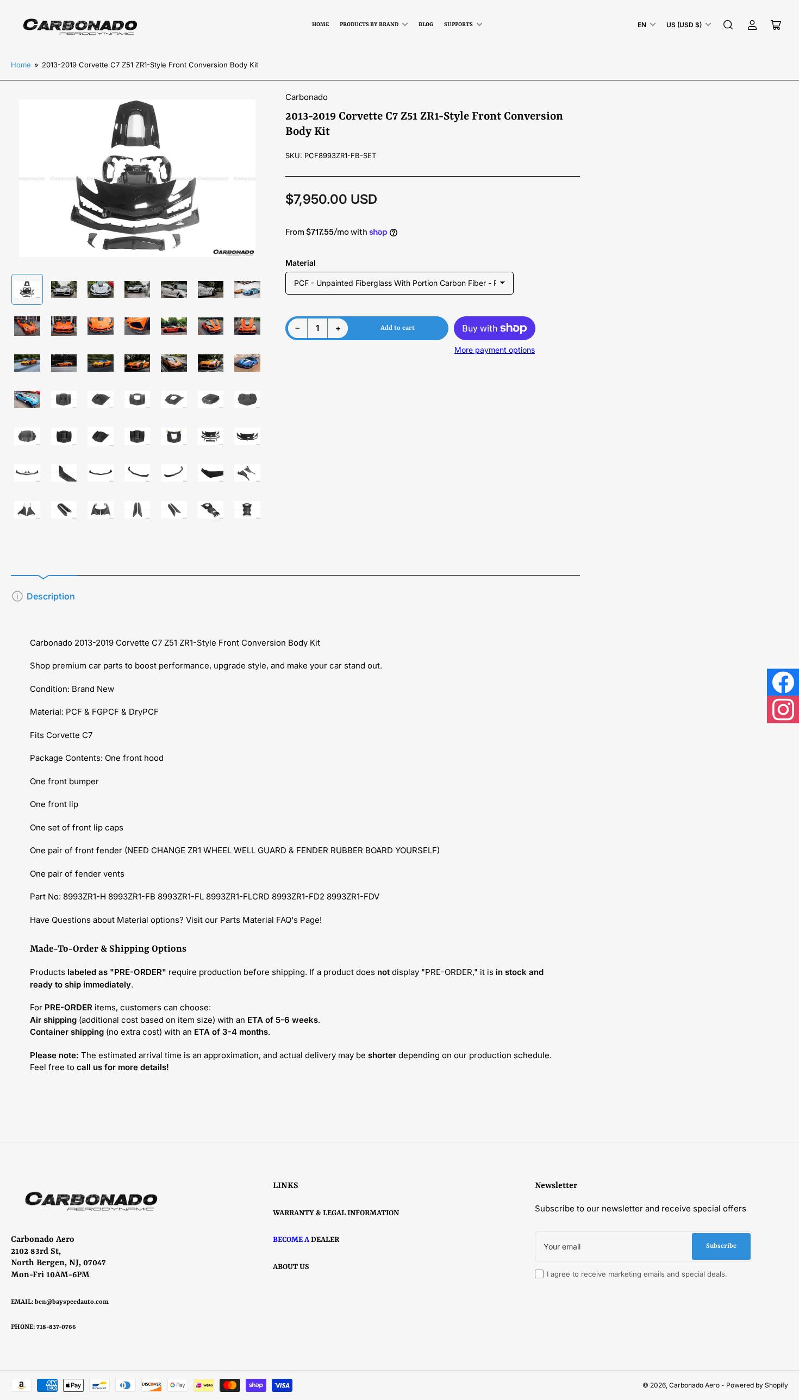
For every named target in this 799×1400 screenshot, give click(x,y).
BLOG (426, 24)
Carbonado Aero (694, 1385)
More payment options (494, 349)
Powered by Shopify (757, 1385)
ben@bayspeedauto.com (72, 1302)
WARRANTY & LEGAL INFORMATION (336, 1213)
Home (320, 24)
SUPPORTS (458, 24)
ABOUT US (291, 1266)
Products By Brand (369, 24)
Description (51, 596)
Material (300, 262)
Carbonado (306, 97)
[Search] (728, 25)
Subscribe (721, 1246)
